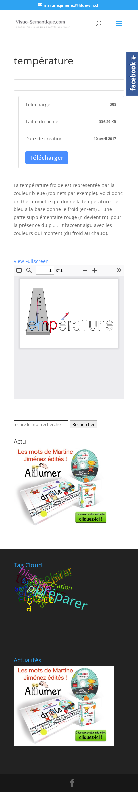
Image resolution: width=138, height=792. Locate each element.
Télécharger (47, 157)
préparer (61, 597)
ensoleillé (49, 577)
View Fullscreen (31, 261)
